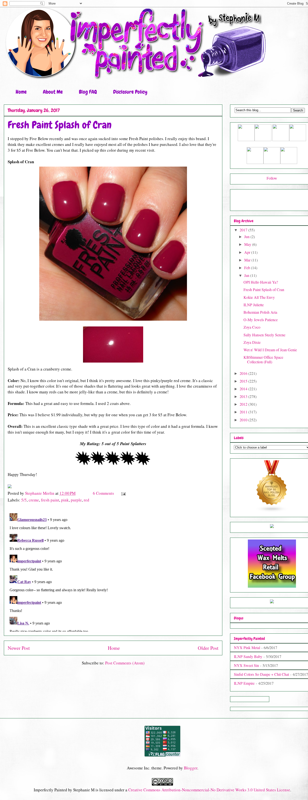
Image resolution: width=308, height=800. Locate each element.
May (248, 244)
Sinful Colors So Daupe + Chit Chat (261, 674)
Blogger (190, 768)
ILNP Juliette (254, 304)
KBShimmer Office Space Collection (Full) (263, 359)
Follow (272, 178)
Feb (247, 267)
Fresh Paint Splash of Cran (264, 289)
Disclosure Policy (130, 91)
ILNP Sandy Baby (248, 656)
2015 (244, 381)
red (86, 500)
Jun (247, 236)
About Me (53, 91)
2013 (244, 396)
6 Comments (103, 493)
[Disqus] (113, 571)
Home (21, 91)
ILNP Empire (244, 683)
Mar (247, 259)
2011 (244, 411)
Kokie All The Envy (259, 297)
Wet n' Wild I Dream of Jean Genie (270, 349)
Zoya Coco (252, 327)
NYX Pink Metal (247, 647)
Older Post (208, 647)
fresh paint (50, 500)
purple (76, 500)
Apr (247, 252)
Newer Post (19, 647)
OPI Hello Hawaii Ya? (261, 282)
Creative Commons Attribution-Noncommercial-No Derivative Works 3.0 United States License (209, 790)
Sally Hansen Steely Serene (264, 334)
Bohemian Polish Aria (260, 312)
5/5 (24, 500)
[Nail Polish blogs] (272, 510)
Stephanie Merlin (40, 493)
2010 (244, 419)
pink (65, 500)
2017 (244, 229)
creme (34, 500)
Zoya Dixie (252, 342)
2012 (244, 404)
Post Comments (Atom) (125, 663)
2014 (244, 388)
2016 (244, 373)
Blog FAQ (88, 91)
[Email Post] (123, 493)
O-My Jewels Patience (261, 319)
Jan (247, 275)
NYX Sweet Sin (246, 665)
